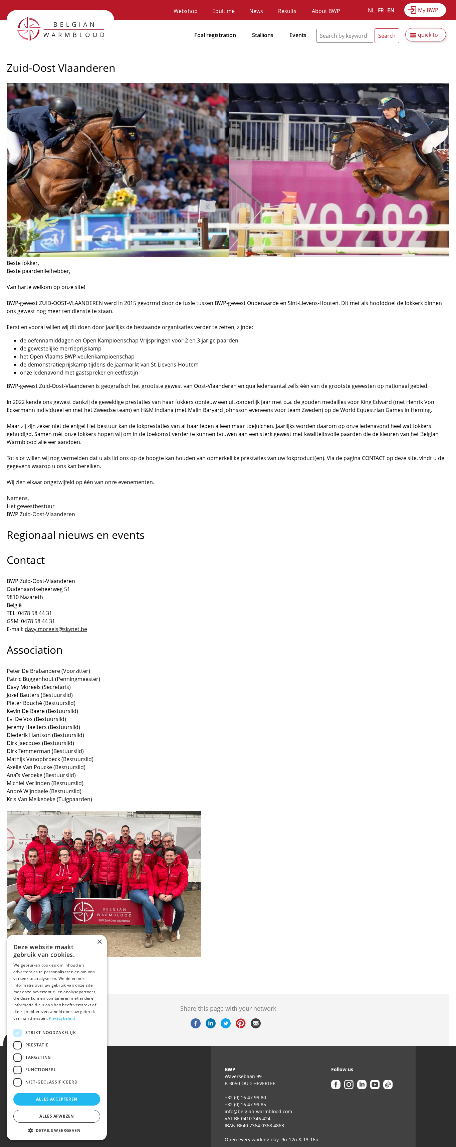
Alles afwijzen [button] (56, 1116)
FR (381, 10)
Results (287, 11)
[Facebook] (196, 1026)
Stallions (262, 35)
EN (391, 10)
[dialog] (57, 1037)
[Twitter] (226, 1026)
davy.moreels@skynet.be (56, 629)
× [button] (99, 942)
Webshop (186, 11)
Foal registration (215, 35)
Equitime (223, 11)
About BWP (326, 11)
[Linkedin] (211, 1026)
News (256, 11)
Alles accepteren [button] (56, 1099)
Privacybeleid (62, 1018)
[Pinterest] (241, 1026)
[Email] (256, 1026)
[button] (56, 1130)
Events (297, 35)
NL (371, 10)
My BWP (428, 10)
